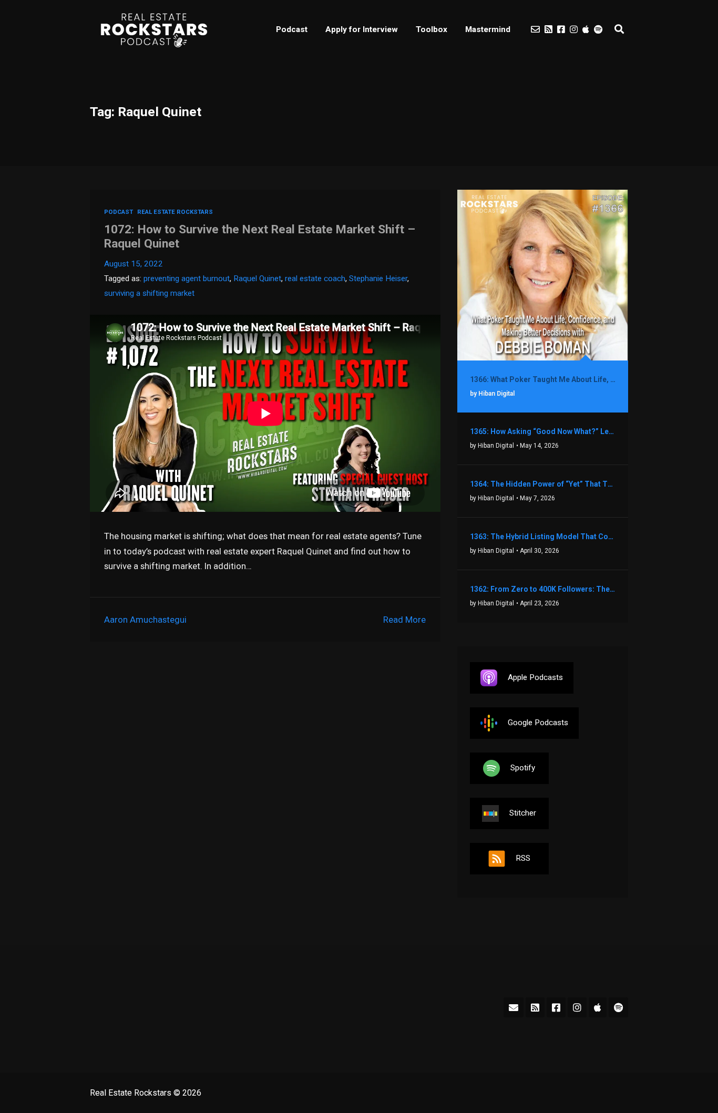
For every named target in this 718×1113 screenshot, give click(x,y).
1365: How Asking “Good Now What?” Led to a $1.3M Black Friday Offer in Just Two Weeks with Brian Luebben (543, 431)
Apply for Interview (361, 29)
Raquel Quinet (257, 278)
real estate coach (315, 278)
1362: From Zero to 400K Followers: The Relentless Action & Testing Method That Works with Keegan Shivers (543, 589)
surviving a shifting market (149, 293)
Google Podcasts (538, 722)
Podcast (291, 29)
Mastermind (487, 29)
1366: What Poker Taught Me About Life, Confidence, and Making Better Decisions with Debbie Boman (543, 379)
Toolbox (431, 29)
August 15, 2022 (133, 264)
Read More (404, 619)
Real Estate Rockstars (175, 211)
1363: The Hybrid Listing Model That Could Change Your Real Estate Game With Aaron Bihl (543, 536)
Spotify (522, 767)
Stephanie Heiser (378, 278)
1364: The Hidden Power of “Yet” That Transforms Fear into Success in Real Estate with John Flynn (543, 484)
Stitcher (522, 813)
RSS (523, 858)
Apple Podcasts (535, 677)
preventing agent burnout (186, 278)
